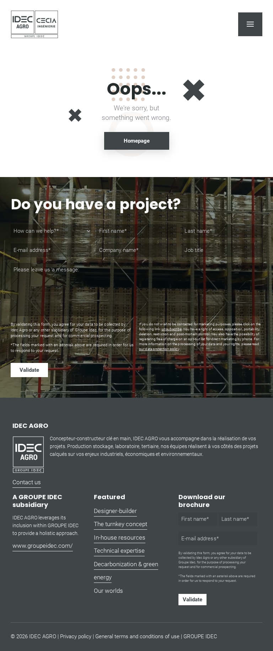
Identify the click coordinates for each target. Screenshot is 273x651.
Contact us (26, 482)
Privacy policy (75, 636)
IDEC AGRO (42, 636)
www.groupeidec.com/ (42, 545)
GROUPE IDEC (200, 636)
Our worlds (108, 590)
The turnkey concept (120, 524)
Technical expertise (119, 550)
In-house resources (119, 537)
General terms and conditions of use (137, 636)
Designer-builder (115, 510)
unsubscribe (172, 329)
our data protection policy (159, 349)
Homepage (137, 141)
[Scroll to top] (264, 626)
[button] (250, 24)
